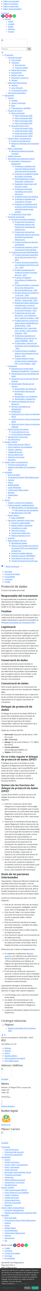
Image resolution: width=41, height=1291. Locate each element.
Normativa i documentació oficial (18, 1172)
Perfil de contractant (13, 1203)
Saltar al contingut (10, 4)
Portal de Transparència (14, 1210)
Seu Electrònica (11, 1185)
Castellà (11, 24)
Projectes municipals (13, 1175)
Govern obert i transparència (16, 1165)
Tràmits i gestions (12, 1195)
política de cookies (21, 1284)
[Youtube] (7, 16)
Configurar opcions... (8, 1288)
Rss (6, 1240)
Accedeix (4, 1079)
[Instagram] (11, 16)
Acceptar (35, 1288)
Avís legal (8, 571)
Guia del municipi (11, 1149)
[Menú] (2, 52)
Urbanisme (9, 1177)
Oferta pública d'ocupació (15, 1058)
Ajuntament (6, 1157)
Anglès (10, 26)
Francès (11, 31)
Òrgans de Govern (12, 1162)
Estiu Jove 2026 (10, 1218)
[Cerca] (29, 48)
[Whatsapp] (14, 16)
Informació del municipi (14, 1152)
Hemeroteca (10, 1238)
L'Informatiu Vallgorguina (15, 1233)
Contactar (5, 13)
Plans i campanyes (12, 1167)
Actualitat (5, 1215)
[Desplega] (21, 567)
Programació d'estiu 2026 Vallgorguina (20, 1220)
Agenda (8, 1051)
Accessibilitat (10, 577)
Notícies (8, 1048)
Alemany (11, 29)
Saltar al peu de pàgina (12, 9)
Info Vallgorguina (12, 1061)
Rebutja (27, 1288)
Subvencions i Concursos (14, 1182)
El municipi (5, 1147)
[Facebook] (3, 16)
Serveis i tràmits (7, 1187)
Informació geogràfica (13, 1154)
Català (10, 21)
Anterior (4, 1106)
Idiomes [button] (8, 19)
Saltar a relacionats (11, 6)
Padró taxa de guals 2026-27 (16, 1190)
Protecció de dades (12, 574)
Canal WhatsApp (11, 1230)
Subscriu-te (5, 1124)
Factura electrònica (12, 1200)
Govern (8, 1160)
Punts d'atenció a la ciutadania (17, 1192)
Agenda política (11, 1056)
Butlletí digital (10, 1228)
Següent (11, 1106)
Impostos (8, 1205)
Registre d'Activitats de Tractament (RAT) (19, 622)
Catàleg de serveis (12, 1197)
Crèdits (7, 582)
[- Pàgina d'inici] (14, 43)
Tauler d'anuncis (11, 1170)
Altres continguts (13, 566)
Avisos (7, 1053)
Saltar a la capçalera (11, 1)
